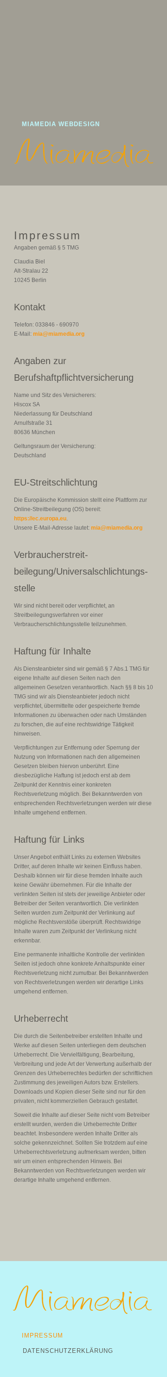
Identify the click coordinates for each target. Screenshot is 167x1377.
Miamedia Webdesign (61, 124)
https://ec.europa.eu (40, 518)
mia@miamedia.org (58, 334)
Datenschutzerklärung (68, 1350)
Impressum (42, 1335)
